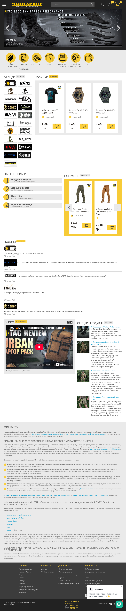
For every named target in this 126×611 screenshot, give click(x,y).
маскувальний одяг (87, 434)
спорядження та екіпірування (109, 449)
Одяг (87, 578)
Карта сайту (9, 604)
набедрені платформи (36, 495)
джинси (9, 524)
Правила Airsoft (25, 572)
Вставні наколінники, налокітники (15, 495)
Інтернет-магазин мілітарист (25, 602)
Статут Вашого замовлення (68, 584)
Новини (21, 578)
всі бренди (20, 76)
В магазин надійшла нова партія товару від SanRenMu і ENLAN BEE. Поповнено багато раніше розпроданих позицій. (62, 276)
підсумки (44, 434)
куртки (9, 530)
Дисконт (44, 569)
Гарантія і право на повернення (70, 575)
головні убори (12, 521)
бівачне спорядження (73, 434)
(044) (71, 606)
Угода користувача (26, 587)
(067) (71, 608)
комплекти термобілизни (56, 434)
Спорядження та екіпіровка (95, 572)
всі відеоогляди (21, 321)
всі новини (21, 241)
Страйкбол (62, 578)
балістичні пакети (86, 489)
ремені (75, 495)
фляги (96, 495)
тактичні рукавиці (64, 495)
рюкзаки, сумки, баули (85, 495)
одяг (91, 449)
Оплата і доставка (65, 572)
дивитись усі (85, 175)
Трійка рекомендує (92, 569)
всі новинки (54, 76)
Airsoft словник (64, 581)
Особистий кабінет (48, 572)
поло (8, 527)
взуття (96, 449)
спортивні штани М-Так (15, 518)
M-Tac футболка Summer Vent (103, 371)
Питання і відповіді (65, 569)
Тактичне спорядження (93, 581)
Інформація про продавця (28, 590)
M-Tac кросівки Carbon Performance (105, 327)
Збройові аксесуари (92, 584)
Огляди (21, 581)
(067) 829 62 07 (102, 4)
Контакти (22, 593)
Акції (21, 575)
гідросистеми (103, 495)
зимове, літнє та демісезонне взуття (19, 515)
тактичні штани (100, 434)
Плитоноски (36, 434)
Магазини (22, 584)
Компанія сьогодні (25, 569)
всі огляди (108, 322)
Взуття (87, 575)
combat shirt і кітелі (50, 495)
